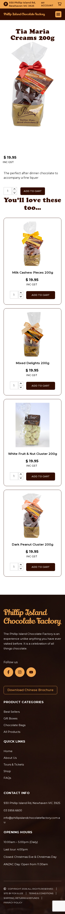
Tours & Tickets (14, 764)
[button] (58, 14)
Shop (7, 771)
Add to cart (33, 191)
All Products (12, 731)
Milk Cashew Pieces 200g (32, 272)
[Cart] (60, 4)
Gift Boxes (10, 718)
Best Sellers (12, 711)
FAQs (7, 778)
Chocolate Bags (14, 725)
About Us (10, 757)
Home (8, 751)
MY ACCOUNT (47, 4)
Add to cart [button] (41, 294)
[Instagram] (20, 672)
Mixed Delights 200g (32, 363)
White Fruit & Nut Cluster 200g (32, 454)
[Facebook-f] (8, 672)
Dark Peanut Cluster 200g (32, 544)
